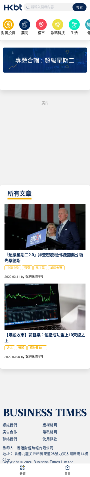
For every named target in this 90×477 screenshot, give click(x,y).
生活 (74, 32)
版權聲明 (49, 424)
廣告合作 (9, 431)
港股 (21, 348)
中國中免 (13, 268)
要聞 (24, 32)
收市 (10, 348)
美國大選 (56, 268)
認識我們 (9, 424)
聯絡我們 (9, 438)
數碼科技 (58, 32)
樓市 (41, 32)
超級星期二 (37, 348)
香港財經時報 (34, 276)
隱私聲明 (49, 431)
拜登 (27, 268)
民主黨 (40, 268)
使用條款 (49, 438)
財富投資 (8, 32)
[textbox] (48, 7)
